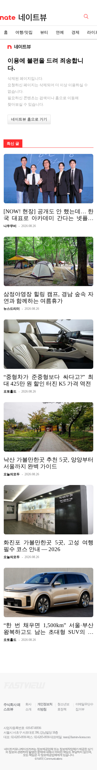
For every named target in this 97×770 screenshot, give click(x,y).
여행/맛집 (24, 32)
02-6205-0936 (18, 737)
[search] (87, 15)
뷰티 (44, 32)
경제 (75, 32)
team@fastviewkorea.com (76, 737)
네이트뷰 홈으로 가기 (29, 119)
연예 (60, 32)
